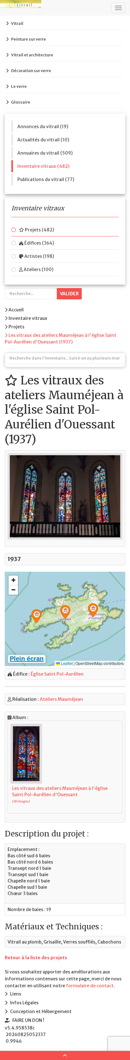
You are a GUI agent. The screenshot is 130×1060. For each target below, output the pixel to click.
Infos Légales (24, 1003)
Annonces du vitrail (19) (42, 126)
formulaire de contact (90, 986)
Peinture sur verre (28, 39)
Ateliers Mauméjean (61, 699)
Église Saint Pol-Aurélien (57, 674)
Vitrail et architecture (32, 55)
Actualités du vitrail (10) (43, 140)
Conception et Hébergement (41, 1011)
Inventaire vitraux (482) (43, 166)
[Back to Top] (65, 1055)
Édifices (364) (38, 243)
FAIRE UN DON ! (28, 1020)
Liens (15, 994)
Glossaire (20, 102)
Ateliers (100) (38, 269)
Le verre (19, 86)
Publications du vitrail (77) (45, 179)
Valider (69, 294)
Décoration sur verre (31, 70)
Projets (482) (39, 230)
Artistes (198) (38, 256)
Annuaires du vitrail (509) (45, 153)
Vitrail (17, 23)
